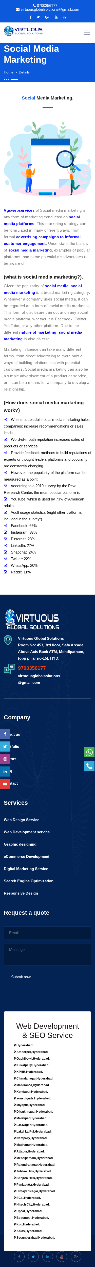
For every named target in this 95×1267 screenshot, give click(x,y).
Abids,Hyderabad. (29, 1231)
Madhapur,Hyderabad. (32, 1145)
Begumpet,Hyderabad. (32, 1218)
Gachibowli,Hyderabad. (33, 1058)
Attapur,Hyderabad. (30, 1151)
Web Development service (27, 832)
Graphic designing (20, 844)
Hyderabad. (24, 1045)
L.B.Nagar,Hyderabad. (32, 1125)
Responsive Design (21, 893)
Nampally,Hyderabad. (31, 1138)
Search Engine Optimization (28, 881)
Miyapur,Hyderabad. (30, 1105)
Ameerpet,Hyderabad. (32, 1052)
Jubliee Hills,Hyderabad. (33, 1171)
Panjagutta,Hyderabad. (32, 1184)
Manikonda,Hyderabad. (33, 1085)
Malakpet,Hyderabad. (31, 1118)
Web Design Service (21, 820)
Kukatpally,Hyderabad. (32, 1065)
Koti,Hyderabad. (28, 1224)
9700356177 (47, 5)
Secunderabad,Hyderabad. (35, 1237)
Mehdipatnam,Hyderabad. (34, 1158)
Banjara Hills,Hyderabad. (34, 1178)
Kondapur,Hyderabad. (32, 1092)
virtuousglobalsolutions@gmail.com (50, 9)
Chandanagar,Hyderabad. (34, 1078)
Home (8, 72)
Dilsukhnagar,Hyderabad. (34, 1111)
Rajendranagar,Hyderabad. (35, 1164)
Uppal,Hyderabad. (29, 1211)
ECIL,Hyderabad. (28, 1198)
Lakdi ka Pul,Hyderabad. (33, 1131)
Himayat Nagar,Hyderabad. (35, 1191)
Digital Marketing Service (26, 869)
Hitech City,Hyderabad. (33, 1204)
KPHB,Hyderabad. (29, 1072)
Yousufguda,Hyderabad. (33, 1098)
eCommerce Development (26, 856)
